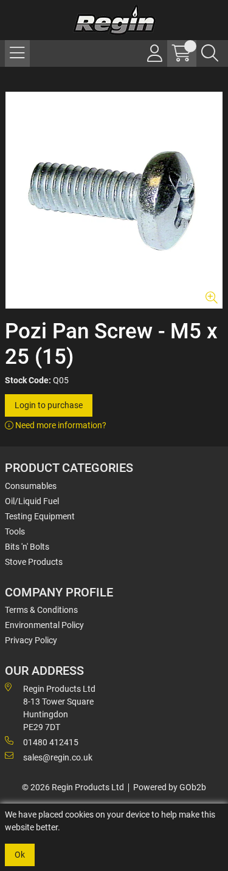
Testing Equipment (40, 516)
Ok (20, 854)
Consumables (31, 486)
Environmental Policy (44, 625)
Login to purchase (49, 405)
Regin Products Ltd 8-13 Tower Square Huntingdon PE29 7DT (59, 708)
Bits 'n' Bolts (27, 547)
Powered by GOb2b (169, 787)
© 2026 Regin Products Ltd (73, 787)
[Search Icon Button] (209, 53)
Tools (15, 531)
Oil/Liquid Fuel (32, 501)
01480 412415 (50, 742)
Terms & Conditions (41, 610)
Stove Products (34, 562)
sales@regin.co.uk (57, 757)
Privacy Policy (31, 640)
